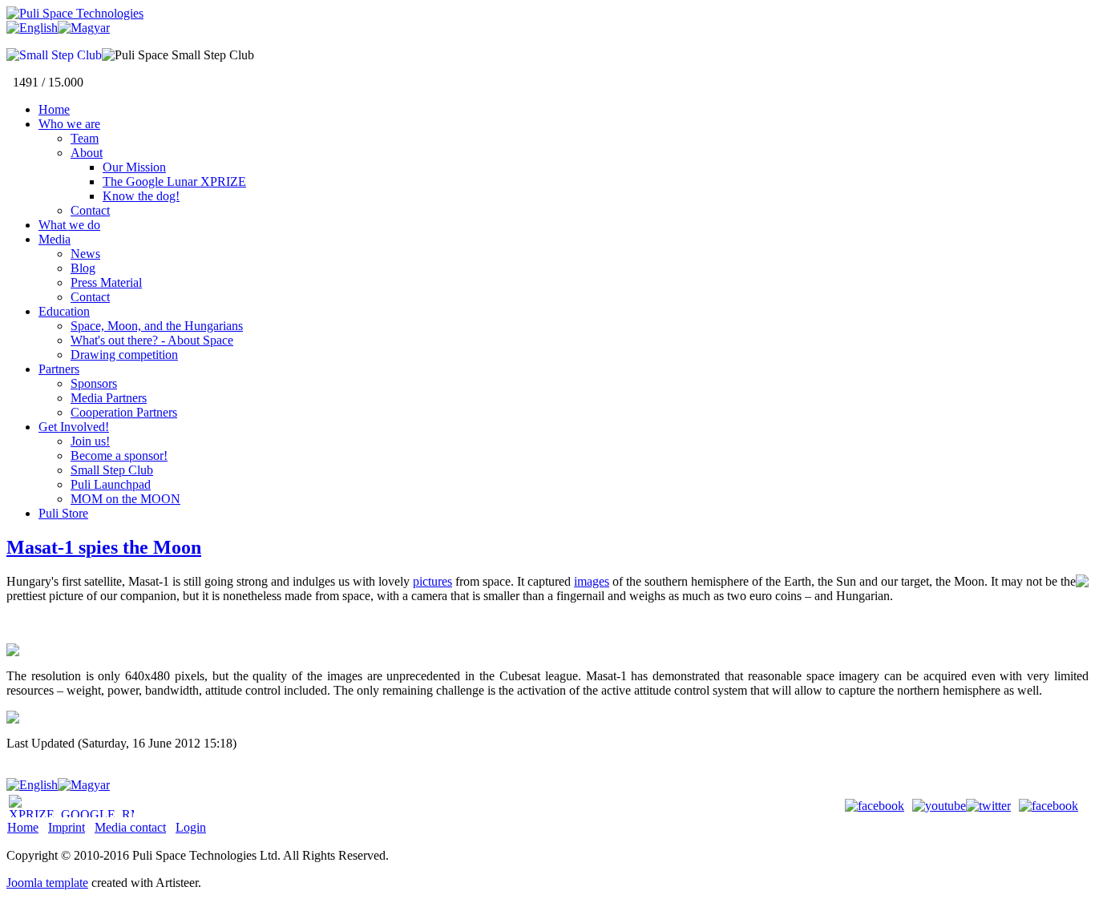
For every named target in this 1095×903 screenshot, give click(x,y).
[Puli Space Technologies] (74, 13)
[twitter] (992, 805)
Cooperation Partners (124, 412)
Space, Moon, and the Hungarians (157, 326)
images (591, 581)
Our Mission (134, 167)
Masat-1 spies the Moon (103, 547)
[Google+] (1052, 805)
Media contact (130, 827)
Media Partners (109, 398)
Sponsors (94, 383)
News (85, 253)
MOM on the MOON (125, 499)
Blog (83, 268)
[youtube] (939, 805)
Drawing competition (124, 354)
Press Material (106, 282)
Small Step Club (112, 470)
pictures (432, 581)
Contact (90, 210)
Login (191, 827)
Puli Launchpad (111, 484)
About (87, 152)
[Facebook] (878, 805)
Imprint (66, 827)
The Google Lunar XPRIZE (174, 181)
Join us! (90, 441)
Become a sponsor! (119, 455)
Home (22, 827)
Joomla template (47, 882)
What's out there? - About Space (152, 340)
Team (85, 138)
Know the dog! (141, 196)
